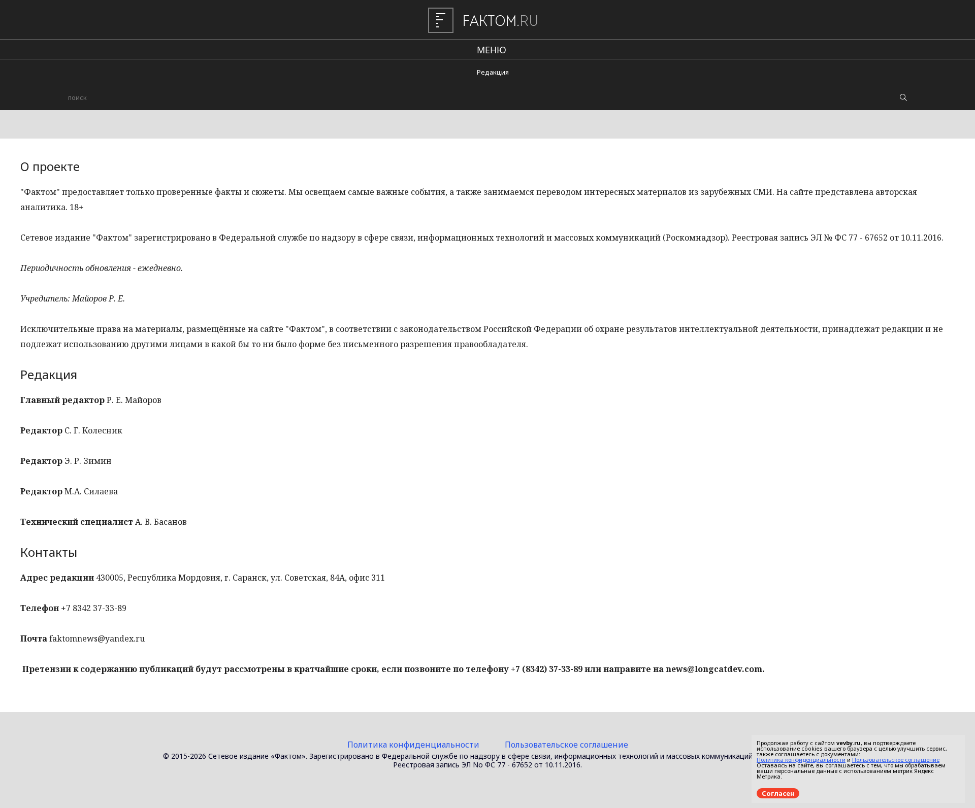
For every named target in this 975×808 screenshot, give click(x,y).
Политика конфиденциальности (413, 744)
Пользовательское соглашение (566, 744)
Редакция (493, 72)
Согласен (778, 793)
